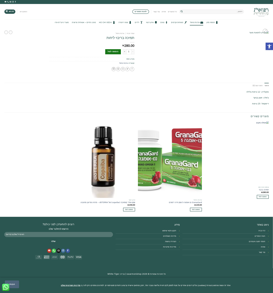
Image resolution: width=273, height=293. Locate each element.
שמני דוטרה (123, 22)
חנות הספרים (260, 236)
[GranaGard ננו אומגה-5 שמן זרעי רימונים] (170, 159)
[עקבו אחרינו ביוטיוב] (5, 2)
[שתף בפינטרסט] (118, 69)
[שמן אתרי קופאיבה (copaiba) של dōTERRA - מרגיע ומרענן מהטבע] (103, 159)
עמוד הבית (130, 33)
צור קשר (156, 12)
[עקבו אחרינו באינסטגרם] (13, 2)
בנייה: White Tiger (116, 274)
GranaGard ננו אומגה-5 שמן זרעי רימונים (185, 202)
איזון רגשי (150, 22)
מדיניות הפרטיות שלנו (70, 285)
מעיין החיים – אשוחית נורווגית (84, 22)
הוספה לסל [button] (196, 210)
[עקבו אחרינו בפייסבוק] (15, 2)
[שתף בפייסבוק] (132, 69)
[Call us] (8, 2)
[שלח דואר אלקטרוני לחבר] (123, 69)
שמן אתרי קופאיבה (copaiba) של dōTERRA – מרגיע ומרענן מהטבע (108, 202)
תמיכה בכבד (264, 190)
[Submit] (181, 12)
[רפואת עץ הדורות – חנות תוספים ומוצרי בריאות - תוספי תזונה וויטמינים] (258, 11)
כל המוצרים (172, 12)
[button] (269, 46)
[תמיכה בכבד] (237, 153)
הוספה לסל (113, 51)
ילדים (137, 22)
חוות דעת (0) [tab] (257, 86)
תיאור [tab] (266, 86)
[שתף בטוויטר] (127, 69)
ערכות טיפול (195, 22)
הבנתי (12, 284)
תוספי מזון (210, 22)
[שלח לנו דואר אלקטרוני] (10, 2)
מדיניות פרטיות (169, 247)
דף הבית (261, 231)
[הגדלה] (265, 31)
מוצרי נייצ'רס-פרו (62, 22)
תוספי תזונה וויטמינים (257, 241)
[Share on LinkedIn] (113, 69)
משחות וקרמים (177, 22)
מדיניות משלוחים (169, 236)
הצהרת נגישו (171, 241)
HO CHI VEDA (105, 22)
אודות (164, 12)
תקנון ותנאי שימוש (169, 231)
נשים (162, 22)
